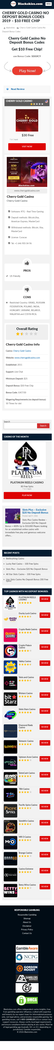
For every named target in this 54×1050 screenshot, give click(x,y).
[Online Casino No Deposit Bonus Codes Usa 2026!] (27, 3)
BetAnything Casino (15, 559)
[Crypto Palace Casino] (10, 651)
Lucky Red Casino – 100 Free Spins (22, 564)
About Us (27, 922)
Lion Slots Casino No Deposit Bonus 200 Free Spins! (27, 580)
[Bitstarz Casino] (10, 699)
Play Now (27, 495)
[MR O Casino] (10, 842)
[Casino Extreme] (10, 874)
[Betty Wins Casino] (10, 890)
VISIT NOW (27, 147)
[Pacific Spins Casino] (10, 811)
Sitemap (27, 919)
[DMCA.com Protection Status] (27, 1005)
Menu (48, 4)
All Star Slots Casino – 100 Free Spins (23, 574)
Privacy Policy (27, 930)
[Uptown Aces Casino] (10, 763)
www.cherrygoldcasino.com (27, 191)
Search (7, 422)
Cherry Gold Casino (22, 351)
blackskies (10, 28)
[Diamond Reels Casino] (10, 731)
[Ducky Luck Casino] (10, 619)
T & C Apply (14, 139)
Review (44, 599)
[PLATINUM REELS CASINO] (27, 460)
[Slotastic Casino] (10, 747)
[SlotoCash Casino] (10, 779)
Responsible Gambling (27, 915)
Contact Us (27, 933)
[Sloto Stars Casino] (10, 715)
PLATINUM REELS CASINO (27, 482)
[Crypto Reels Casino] (10, 635)
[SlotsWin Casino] (10, 826)
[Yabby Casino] (10, 667)
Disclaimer (27, 926)
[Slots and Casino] (10, 683)
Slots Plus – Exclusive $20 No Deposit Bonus (35, 511)
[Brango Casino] (10, 858)
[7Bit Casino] (10, 795)
